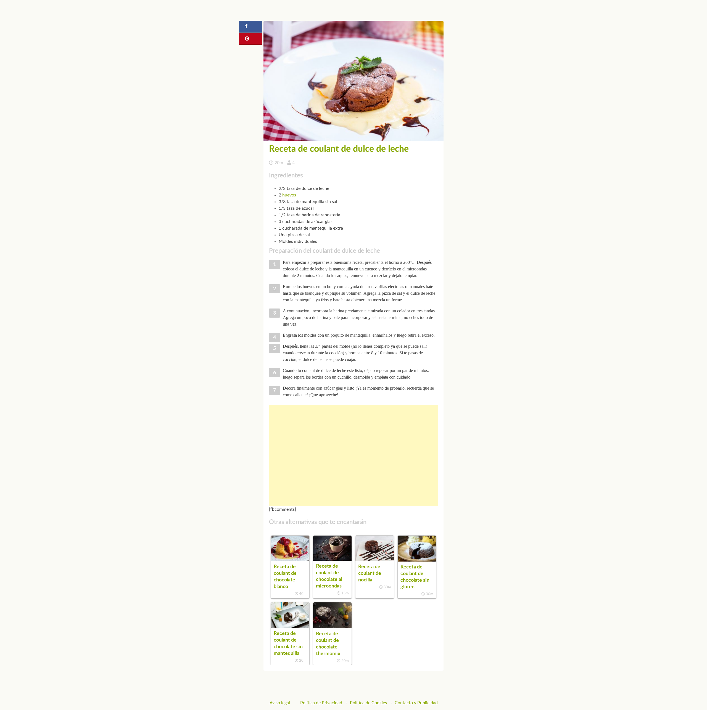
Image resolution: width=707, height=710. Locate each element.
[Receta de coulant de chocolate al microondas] (332, 559)
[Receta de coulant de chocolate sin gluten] (417, 560)
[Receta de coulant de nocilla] (374, 560)
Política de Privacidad (321, 703)
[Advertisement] (353, 455)
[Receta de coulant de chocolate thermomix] (332, 627)
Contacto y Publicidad (416, 703)
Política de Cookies (368, 703)
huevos (289, 195)
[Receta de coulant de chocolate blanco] (290, 560)
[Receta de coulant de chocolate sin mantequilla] (290, 626)
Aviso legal (280, 703)
